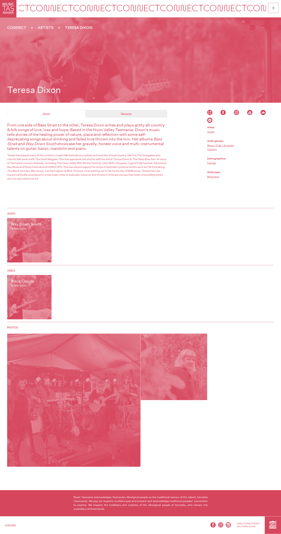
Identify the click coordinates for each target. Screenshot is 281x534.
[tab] (46, 113)
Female (211, 163)
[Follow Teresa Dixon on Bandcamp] (209, 120)
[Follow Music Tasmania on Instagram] (220, 524)
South (210, 131)
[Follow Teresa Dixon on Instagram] (236, 112)
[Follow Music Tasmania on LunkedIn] (228, 524)
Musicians (213, 176)
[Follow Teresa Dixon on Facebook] (223, 112)
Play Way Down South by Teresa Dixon (29, 240)
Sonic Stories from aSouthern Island (248, 525)
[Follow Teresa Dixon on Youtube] (249, 112)
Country (212, 149)
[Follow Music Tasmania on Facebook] (213, 524)
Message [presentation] (126, 113)
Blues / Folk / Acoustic (220, 145)
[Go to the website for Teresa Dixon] (209, 112)
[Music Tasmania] (273, 525)
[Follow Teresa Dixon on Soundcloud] (263, 112)
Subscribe (10, 525)
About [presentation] (46, 113)
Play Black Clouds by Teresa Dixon (29, 297)
